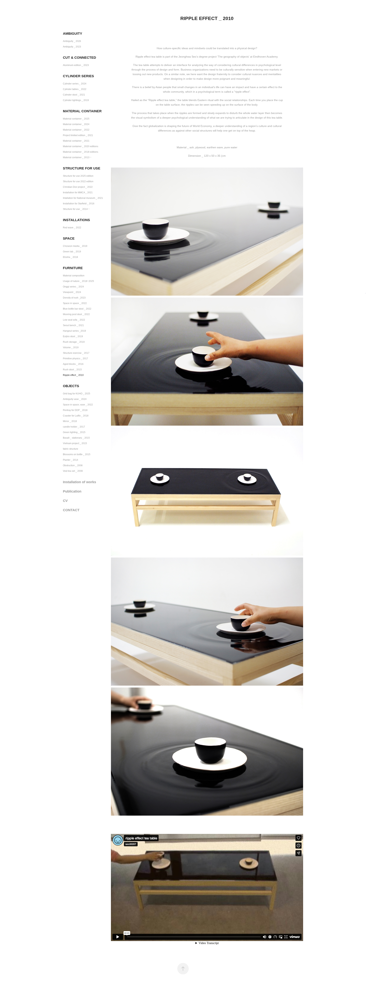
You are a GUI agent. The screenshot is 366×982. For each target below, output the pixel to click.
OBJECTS (71, 386)
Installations (76, 220)
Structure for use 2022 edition (78, 181)
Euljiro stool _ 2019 (73, 336)
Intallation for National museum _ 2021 (83, 198)
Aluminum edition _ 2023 (76, 65)
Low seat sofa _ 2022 (74, 320)
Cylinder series (78, 76)
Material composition (73, 275)
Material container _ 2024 (76, 124)
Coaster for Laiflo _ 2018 (75, 415)
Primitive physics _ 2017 (75, 358)
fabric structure (70, 449)
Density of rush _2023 (74, 297)
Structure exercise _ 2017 (76, 353)
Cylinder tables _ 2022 (74, 89)
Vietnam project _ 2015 (75, 443)
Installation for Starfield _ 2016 (78, 203)
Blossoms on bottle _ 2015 (76, 454)
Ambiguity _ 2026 (72, 41)
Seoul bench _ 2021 (73, 325)
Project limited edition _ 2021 (78, 135)
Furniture (73, 268)
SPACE (69, 238)
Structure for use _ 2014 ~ (76, 209)
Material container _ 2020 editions (80, 146)
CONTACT (71, 510)
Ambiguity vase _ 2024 (75, 399)
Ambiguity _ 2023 (72, 46)
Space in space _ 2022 (75, 303)
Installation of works (79, 482)
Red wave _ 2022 (72, 227)
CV (65, 501)
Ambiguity (72, 33)
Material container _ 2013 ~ (77, 157)
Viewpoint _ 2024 (72, 292)
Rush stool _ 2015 (72, 369)
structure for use (81, 168)
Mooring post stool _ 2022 (76, 314)
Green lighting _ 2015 (74, 432)
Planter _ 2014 (70, 460)
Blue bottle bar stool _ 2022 (77, 308)
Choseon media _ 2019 (75, 246)
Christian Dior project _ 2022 (78, 187)
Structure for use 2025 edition (78, 176)
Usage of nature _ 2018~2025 (78, 281)
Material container (82, 111)
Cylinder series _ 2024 (74, 83)
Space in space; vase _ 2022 (78, 404)
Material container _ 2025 (76, 118)
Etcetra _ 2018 (70, 257)
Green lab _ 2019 (72, 251)
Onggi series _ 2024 (73, 286)
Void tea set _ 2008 (73, 471)
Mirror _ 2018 (70, 421)
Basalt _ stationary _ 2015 (76, 437)
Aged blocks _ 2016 (73, 364)
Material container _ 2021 (76, 141)
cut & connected (79, 57)
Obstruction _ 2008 (73, 465)
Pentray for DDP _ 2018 (75, 410)
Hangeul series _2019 (74, 331)
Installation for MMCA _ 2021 (78, 192)
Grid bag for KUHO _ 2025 (76, 393)
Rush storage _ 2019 (74, 342)
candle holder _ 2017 (74, 426)
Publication (72, 491)
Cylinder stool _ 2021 (74, 94)
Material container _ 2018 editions (80, 152)
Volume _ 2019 (71, 347)
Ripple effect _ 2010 (73, 375)
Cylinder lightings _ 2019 (76, 100)
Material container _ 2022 (76, 129)
